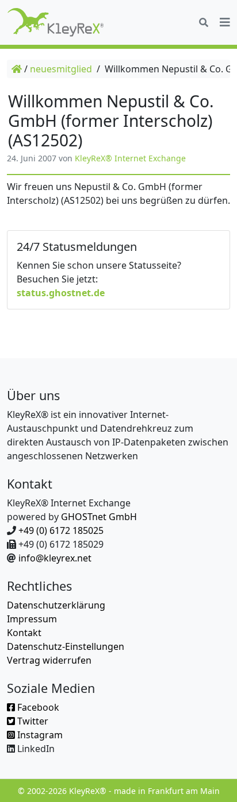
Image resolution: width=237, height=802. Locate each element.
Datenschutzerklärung (56, 605)
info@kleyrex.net (54, 558)
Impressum (32, 619)
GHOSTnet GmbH (99, 516)
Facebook (37, 707)
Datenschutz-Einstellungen (65, 646)
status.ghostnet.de (61, 292)
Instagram (39, 735)
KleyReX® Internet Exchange (130, 158)
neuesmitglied (61, 69)
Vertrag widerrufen (49, 660)
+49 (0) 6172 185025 (61, 530)
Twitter (31, 721)
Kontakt (24, 632)
